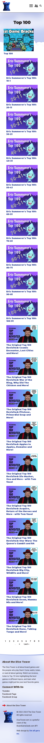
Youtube (6, 691)
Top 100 (8, 53)
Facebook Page (9, 694)
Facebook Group (9, 697)
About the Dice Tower (16, 705)
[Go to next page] (20, 644)
